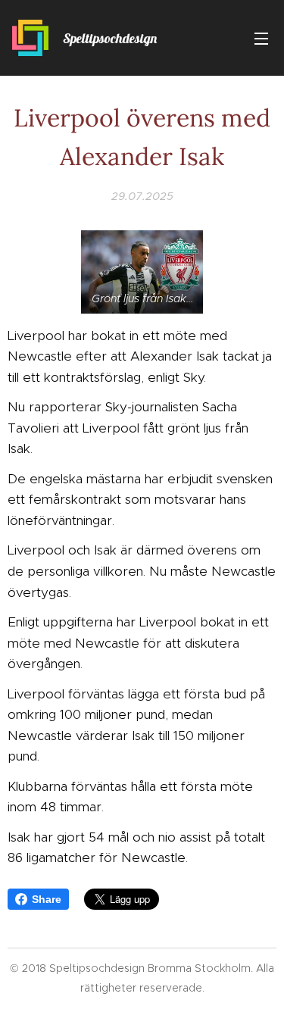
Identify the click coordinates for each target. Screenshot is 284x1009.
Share (46, 899)
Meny (261, 38)
